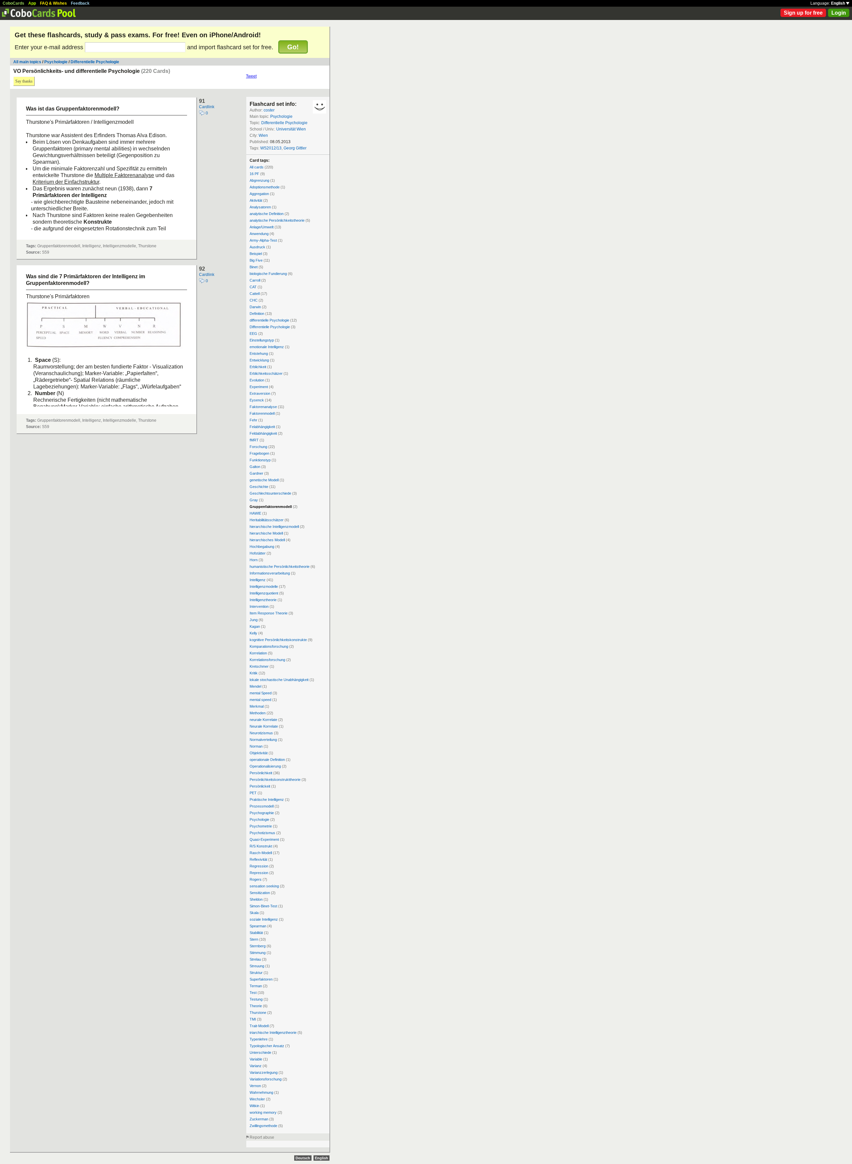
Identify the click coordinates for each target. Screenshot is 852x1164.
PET (253, 793)
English (838, 3)
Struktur (256, 973)
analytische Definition (267, 214)
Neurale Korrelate (264, 726)
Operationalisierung (265, 766)
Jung (254, 620)
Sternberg (258, 946)
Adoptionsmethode (265, 187)
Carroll (255, 280)
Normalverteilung (263, 740)
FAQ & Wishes (53, 3)
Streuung (257, 966)
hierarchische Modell (266, 533)
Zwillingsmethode (263, 1126)
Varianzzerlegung (264, 1072)
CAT (253, 287)
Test (253, 993)
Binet (254, 267)
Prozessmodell (262, 806)
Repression (259, 873)
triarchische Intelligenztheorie (273, 1033)
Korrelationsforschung (267, 660)
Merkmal (257, 706)
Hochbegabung (262, 547)
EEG (253, 334)
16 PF (254, 174)
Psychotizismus (262, 833)
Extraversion (260, 393)
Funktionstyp (260, 460)
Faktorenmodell (262, 413)
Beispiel (256, 254)
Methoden (258, 713)
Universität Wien (291, 129)
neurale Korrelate (263, 720)
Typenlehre (259, 1039)
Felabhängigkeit (262, 427)
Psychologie (56, 62)
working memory (263, 1112)
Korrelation (258, 653)
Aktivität (256, 200)
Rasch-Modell (261, 853)
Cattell (255, 294)
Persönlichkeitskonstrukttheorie (275, 780)
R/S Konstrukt (261, 846)
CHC (254, 300)
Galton (255, 467)
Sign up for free (803, 13)
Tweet (251, 76)
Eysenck (257, 400)
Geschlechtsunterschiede (270, 493)
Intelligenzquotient (264, 593)
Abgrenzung (259, 180)
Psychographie (262, 813)
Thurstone (258, 1013)
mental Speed (261, 693)
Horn (254, 560)
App (32, 3)
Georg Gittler (295, 148)
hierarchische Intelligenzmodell (274, 527)
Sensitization (260, 893)
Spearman (258, 926)
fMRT (254, 440)
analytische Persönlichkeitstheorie (277, 220)
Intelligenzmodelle (264, 586)
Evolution (257, 380)
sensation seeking (264, 886)
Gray (254, 500)
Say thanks (24, 81)
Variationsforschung (266, 1079)
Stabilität (256, 933)
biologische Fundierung (268, 274)
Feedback (80, 3)
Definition (257, 314)
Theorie (256, 1006)
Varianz (256, 1066)
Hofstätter (258, 553)
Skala (254, 913)
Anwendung (259, 234)
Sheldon (256, 899)
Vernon (255, 1086)
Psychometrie (261, 826)
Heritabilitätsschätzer (267, 520)
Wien (263, 135)
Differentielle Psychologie (95, 62)
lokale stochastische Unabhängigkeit (279, 680)
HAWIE (255, 513)
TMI (253, 1019)
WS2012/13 (271, 148)
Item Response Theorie (269, 613)
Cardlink (206, 107)
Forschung (258, 447)
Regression (259, 866)
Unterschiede (260, 1052)
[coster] (319, 107)
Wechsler (257, 1099)
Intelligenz (258, 580)
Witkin (254, 1106)
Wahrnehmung (261, 1092)
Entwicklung (259, 360)
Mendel (255, 686)
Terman (256, 986)
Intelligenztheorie (263, 600)
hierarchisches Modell (267, 540)
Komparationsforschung (269, 646)
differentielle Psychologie (269, 320)
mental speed (260, 700)
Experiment (259, 387)
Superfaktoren (261, 979)
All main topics (27, 62)
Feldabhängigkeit (263, 433)
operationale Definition (267, 760)
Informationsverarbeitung (270, 573)
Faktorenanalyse (263, 407)
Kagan (255, 626)
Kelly (253, 633)
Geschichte (259, 487)
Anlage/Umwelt (262, 227)
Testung (256, 999)
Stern (254, 939)
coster (269, 110)
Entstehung (259, 353)
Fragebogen (259, 453)
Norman (256, 746)
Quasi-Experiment (264, 839)
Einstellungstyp (262, 340)
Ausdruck (257, 247)
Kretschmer (259, 666)
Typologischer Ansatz (267, 1046)
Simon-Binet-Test (263, 906)
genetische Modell (264, 480)
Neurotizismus (261, 733)
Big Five (256, 260)
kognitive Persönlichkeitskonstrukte (278, 640)
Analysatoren (260, 207)
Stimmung (258, 953)
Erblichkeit (258, 367)
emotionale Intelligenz (267, 347)
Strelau (255, 959)
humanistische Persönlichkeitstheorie (280, 567)
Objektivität (259, 753)
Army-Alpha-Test (263, 240)
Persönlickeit (260, 786)
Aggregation (259, 194)
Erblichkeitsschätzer (266, 373)
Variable (256, 1059)
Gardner (256, 473)
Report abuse (262, 1137)
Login (838, 13)
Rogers (256, 879)
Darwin (255, 307)
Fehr (253, 420)
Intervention (259, 606)
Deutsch (303, 1158)
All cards (257, 167)
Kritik (254, 673)
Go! (293, 47)
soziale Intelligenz (264, 919)
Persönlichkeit (261, 773)
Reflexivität (258, 859)
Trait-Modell (259, 1026)
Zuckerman (259, 1119)
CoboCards (13, 3)
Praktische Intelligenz (267, 800)
